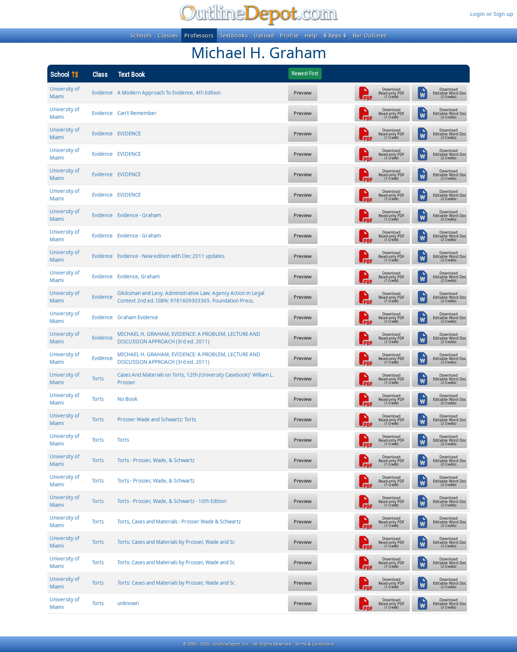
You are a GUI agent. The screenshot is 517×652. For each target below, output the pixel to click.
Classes (168, 35)
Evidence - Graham (139, 215)
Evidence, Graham (138, 276)
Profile (289, 35)
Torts (98, 378)
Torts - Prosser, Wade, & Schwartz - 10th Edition (171, 501)
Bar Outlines (370, 35)
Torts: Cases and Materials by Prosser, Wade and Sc (176, 542)
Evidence (102, 92)
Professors (199, 35)
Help (311, 35)
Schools (141, 35)
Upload (264, 35)
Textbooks (234, 35)
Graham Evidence (137, 317)
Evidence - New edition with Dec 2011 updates (170, 256)
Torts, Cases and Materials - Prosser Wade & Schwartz (179, 521)
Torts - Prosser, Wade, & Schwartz (156, 460)
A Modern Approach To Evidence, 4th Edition (169, 92)
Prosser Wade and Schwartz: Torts (156, 419)
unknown (128, 603)
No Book (127, 399)
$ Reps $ (335, 35)
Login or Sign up (491, 13)
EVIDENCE (129, 133)
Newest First (305, 73)
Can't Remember (137, 113)
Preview (302, 92)
